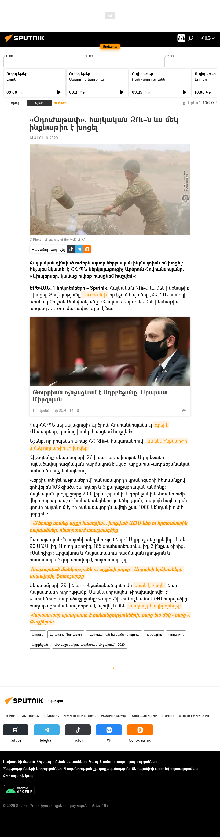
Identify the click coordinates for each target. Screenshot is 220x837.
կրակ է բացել (150, 585)
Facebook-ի (94, 294)
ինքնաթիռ (154, 634)
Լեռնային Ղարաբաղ (66, 634)
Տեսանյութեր (144, 715)
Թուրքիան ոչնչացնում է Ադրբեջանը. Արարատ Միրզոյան (100, 396)
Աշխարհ (51, 715)
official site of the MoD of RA (65, 239)
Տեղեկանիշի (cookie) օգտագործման (165, 768)
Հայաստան (30, 715)
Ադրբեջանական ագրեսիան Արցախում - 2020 (89, 644)
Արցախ (37, 634)
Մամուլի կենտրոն (195, 715)
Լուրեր (12, 79)
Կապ (93, 761)
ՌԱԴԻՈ (168, 715)
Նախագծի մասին (19, 761)
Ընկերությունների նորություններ (32, 768)
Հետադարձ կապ (18, 775)
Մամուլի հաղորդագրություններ (128, 761)
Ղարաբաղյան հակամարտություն (114, 634)
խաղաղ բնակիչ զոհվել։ (154, 605)
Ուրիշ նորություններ (149, 79)
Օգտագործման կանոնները (62, 761)
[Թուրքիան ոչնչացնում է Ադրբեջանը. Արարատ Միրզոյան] (110, 351)
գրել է (161, 424)
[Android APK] (19, 791)
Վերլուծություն (80, 715)
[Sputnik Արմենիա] (26, 42)
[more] (184, 410)
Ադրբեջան (40, 644)
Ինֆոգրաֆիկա (113, 715)
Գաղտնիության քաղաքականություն (97, 768)
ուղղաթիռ (176, 634)
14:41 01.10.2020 (44, 137)
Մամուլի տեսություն (86, 79)
